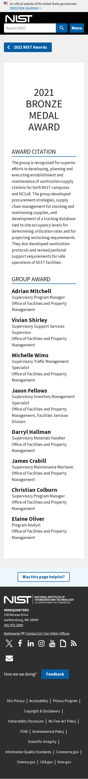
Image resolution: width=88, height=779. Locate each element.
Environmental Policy (48, 731)
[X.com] (9, 643)
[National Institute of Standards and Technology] (39, 599)
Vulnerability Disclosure (26, 721)
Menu (77, 28)
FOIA (24, 731)
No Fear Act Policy (62, 721)
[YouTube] (52, 643)
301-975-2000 (13, 625)
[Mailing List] (9, 658)
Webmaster (12, 633)
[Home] (18, 18)
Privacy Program (65, 700)
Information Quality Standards (28, 752)
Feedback (55, 674)
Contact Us (34, 633)
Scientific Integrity (42, 741)
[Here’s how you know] (44, 6)
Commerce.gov (67, 752)
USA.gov (46, 762)
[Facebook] (20, 643)
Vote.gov (64, 762)
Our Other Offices (57, 633)
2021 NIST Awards (30, 47)
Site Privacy (16, 700)
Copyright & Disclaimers (42, 711)
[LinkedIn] (30, 643)
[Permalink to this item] (59, 151)
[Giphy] (63, 643)
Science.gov (26, 762)
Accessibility (38, 700)
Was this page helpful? (43, 577)
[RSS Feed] (73, 643)
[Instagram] (41, 643)
